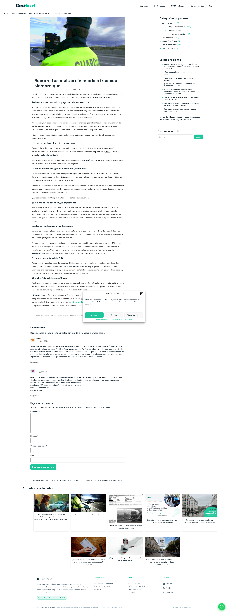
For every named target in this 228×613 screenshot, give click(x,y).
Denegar (114, 315)
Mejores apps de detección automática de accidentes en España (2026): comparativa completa (181, 66)
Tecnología (98, 589)
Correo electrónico (38, 446)
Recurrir (36, 295)
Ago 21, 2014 (77, 89)
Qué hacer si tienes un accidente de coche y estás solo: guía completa (181, 104)
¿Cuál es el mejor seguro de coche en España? (179, 79)
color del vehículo (49, 155)
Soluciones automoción (103, 583)
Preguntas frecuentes (136, 589)
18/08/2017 (43, 372)
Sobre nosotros (134, 583)
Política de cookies (102, 320)
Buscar (198, 137)
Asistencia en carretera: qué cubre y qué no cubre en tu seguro (181, 98)
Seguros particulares (102, 586)
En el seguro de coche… (177, 34)
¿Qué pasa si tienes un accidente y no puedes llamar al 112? (179, 85)
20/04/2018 (43, 341)
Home (6, 13)
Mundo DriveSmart (169, 41)
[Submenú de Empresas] (149, 6)
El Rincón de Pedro (175, 30)
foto (73, 316)
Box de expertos (168, 23)
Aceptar (94, 315)
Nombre (34, 436)
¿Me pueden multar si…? (177, 27)
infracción (100, 173)
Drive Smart (56, 316)
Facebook (169, 588)
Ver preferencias (133, 315)
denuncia (48, 316)
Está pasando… (168, 38)
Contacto (131, 592)
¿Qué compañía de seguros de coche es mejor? (180, 73)
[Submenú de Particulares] (165, 6)
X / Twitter (169, 593)
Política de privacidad (136, 586)
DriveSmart (66, 316)
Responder (34, 362)
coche (32, 316)
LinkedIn (169, 584)
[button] (141, 293)
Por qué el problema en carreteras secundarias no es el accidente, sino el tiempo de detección (179, 92)
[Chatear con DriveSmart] (221, 606)
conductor (40, 316)
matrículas (89, 160)
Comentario (35, 412)
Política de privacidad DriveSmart (120, 320)
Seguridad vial (167, 48)
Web (32, 456)
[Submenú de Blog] (213, 6)
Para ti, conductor (19, 13)
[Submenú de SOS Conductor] (185, 6)
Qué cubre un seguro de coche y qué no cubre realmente (180, 110)
